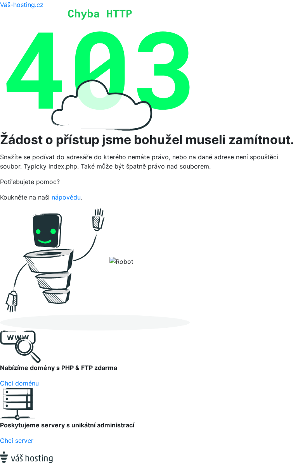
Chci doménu (19, 383)
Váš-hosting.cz (21, 5)
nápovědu (66, 197)
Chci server (16, 440)
